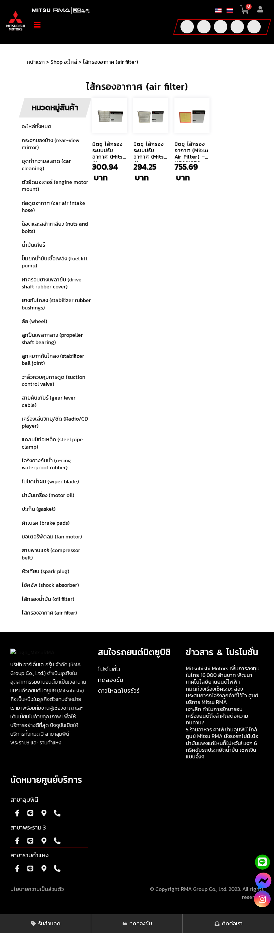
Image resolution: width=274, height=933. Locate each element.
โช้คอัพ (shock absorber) (50, 585)
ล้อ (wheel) (34, 321)
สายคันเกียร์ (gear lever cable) (49, 401)
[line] (262, 862)
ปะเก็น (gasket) (38, 509)
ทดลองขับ (110, 680)
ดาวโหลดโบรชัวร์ (119, 691)
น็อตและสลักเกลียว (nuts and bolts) (55, 227)
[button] (96, 25)
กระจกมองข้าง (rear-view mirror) (51, 144)
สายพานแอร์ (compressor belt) (51, 554)
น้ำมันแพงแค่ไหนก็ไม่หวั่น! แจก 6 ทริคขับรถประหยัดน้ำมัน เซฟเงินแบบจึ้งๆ (221, 750)
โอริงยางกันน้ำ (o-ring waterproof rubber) (46, 464)
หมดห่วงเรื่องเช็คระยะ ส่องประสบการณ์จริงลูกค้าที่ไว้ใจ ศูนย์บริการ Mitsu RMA (222, 695)
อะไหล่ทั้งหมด (36, 126)
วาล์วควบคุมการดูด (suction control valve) (53, 381)
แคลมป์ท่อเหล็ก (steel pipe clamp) (52, 443)
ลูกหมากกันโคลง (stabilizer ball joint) (53, 360)
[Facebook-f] (187, 26)
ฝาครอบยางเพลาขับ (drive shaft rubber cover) (52, 283)
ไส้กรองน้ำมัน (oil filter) (48, 599)
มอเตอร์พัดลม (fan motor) (52, 536)
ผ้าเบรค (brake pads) (46, 523)
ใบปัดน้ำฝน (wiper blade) (50, 481)
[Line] (237, 26)
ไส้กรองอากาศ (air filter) (49, 613)
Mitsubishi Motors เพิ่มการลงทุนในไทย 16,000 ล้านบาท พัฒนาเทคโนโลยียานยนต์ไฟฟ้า (223, 675)
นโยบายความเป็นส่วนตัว (37, 889)
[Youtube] (204, 26)
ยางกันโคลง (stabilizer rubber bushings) (56, 304)
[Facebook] (263, 883)
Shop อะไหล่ (63, 62)
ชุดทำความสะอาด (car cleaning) (46, 165)
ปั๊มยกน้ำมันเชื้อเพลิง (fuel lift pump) (55, 262)
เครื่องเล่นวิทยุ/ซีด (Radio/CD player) (55, 422)
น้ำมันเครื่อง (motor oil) (48, 495)
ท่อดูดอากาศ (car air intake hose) (53, 207)
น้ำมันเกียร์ (33, 245)
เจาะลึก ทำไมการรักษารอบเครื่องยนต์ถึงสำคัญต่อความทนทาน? (217, 716)
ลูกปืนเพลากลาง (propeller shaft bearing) (52, 338)
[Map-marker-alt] (43, 813)
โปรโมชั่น (109, 670)
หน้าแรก (36, 62)
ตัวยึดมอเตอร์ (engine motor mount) (55, 186)
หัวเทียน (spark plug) (45, 571)
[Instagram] (262, 899)
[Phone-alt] (254, 26)
